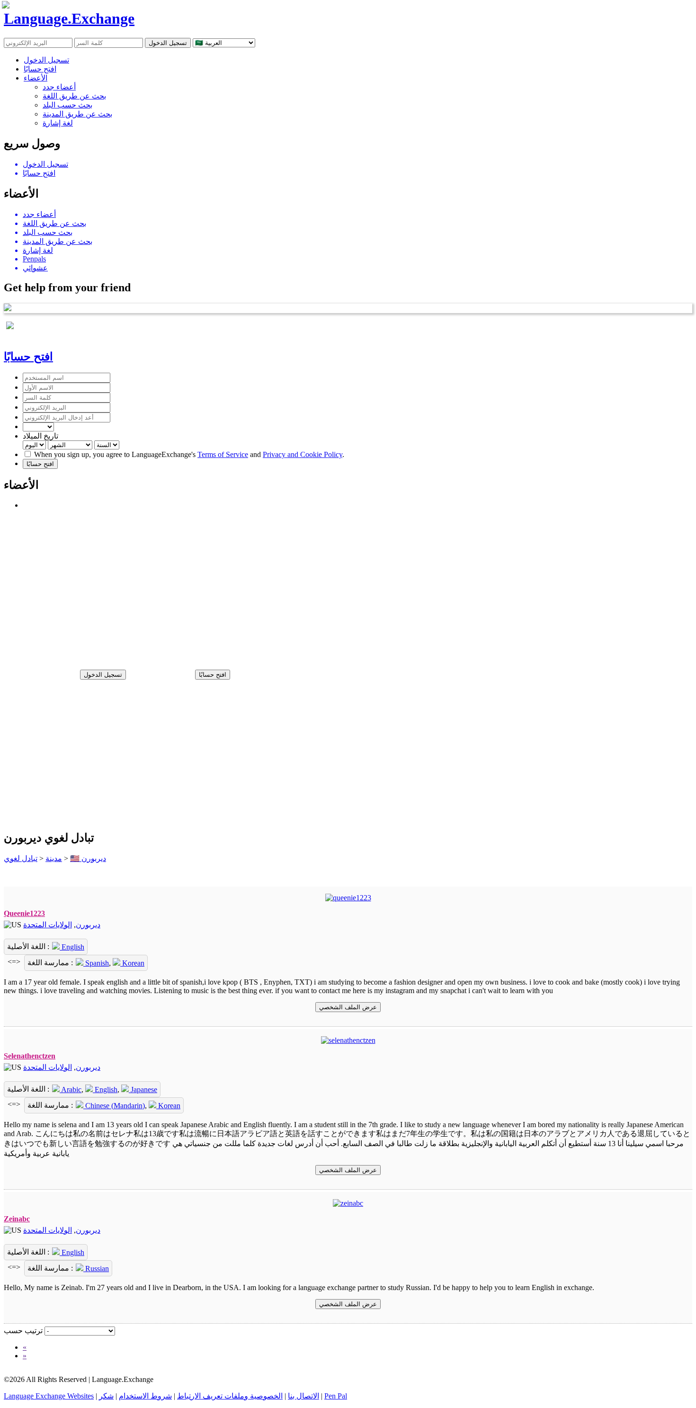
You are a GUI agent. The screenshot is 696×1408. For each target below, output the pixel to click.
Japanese (143, 1089)
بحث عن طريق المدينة (77, 114)
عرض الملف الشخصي (348, 1007)
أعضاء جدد (59, 87)
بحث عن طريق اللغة (74, 96)
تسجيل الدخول (46, 60)
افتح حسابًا (40, 69)
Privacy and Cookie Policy (302, 454)
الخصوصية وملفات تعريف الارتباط (230, 1396)
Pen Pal (335, 1396)
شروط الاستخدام (145, 1396)
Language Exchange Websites (49, 1396)
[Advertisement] (288, 585)
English (72, 947)
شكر (106, 1396)
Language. (69, 18)
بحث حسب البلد (67, 105)
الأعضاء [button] (35, 78)
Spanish (96, 963)
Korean (132, 963)
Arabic (70, 1089)
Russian (96, 1269)
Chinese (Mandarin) (114, 1106)
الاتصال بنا (303, 1396)
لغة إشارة (58, 123)
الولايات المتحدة (47, 925)
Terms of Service (222, 454)
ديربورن (88, 925)
